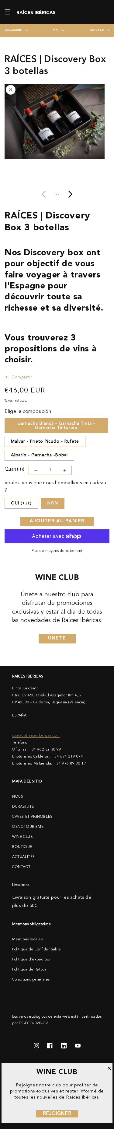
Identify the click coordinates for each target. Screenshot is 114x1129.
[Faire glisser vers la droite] (70, 194)
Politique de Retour (29, 969)
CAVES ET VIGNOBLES (32, 817)
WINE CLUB (22, 837)
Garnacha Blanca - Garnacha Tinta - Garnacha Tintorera (56, 425)
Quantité (15, 469)
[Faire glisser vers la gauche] (43, 194)
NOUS (17, 797)
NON (52, 503)
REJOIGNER (57, 1113)
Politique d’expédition (31, 959)
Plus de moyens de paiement (57, 551)
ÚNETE (57, 638)
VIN (55, 30)
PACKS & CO (96, 30)
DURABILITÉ (23, 807)
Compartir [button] (22, 377)
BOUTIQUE (22, 847)
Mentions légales (27, 939)
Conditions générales (31, 979)
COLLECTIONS (13, 30)
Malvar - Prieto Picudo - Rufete (45, 441)
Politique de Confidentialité (36, 949)
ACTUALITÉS (23, 857)
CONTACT (21, 867)
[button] (7, 12)
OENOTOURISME (27, 827)
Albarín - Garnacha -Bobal (39, 455)
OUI (21, 503)
